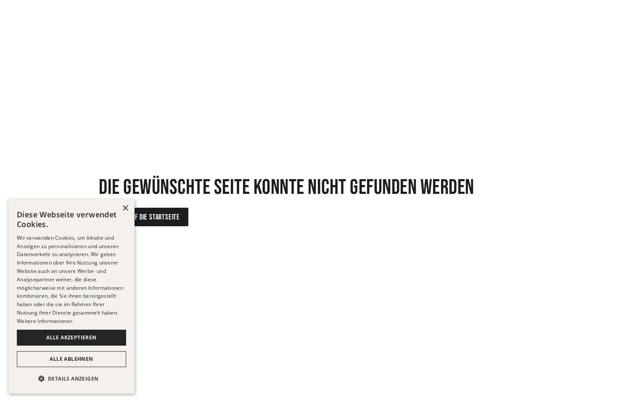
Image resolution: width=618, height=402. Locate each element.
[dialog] (71, 296)
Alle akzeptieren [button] (71, 337)
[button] (71, 379)
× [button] (125, 208)
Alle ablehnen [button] (71, 358)
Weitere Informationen (44, 321)
